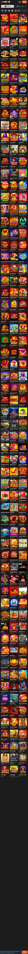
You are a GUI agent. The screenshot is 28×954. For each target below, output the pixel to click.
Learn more (13, 952)
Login (20, 1)
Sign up (24, 1)
